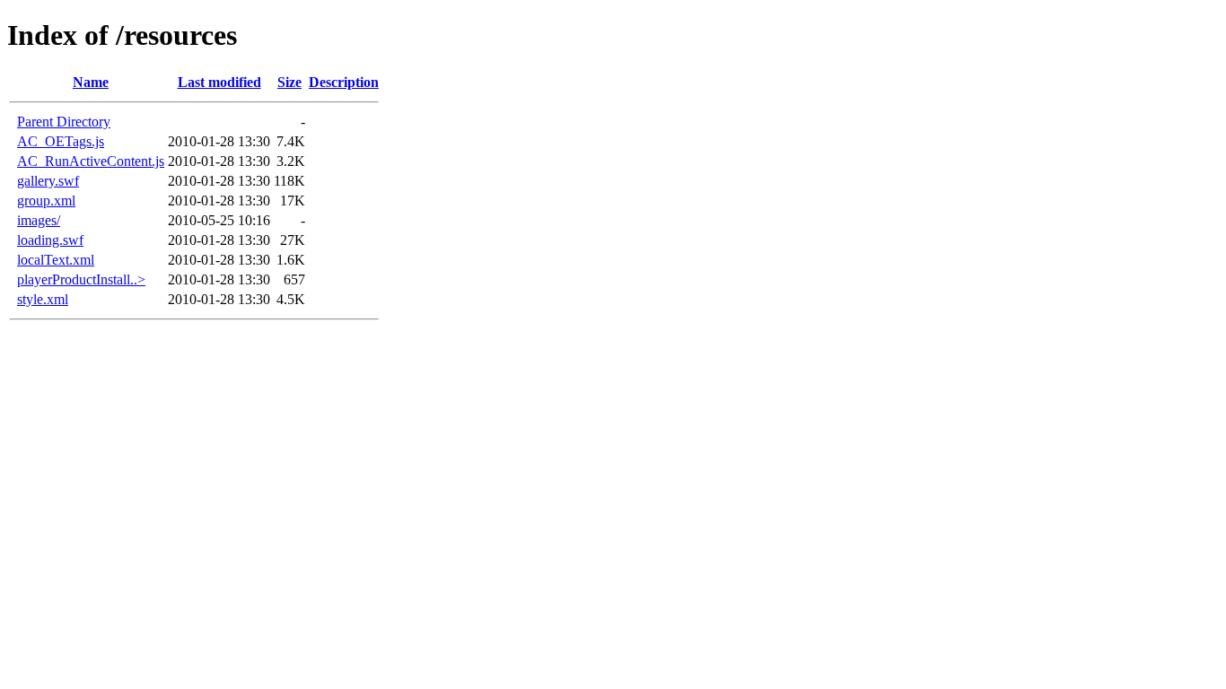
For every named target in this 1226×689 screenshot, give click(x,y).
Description (344, 82)
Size (289, 82)
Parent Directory (63, 121)
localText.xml (55, 259)
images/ (38, 220)
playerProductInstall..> (81, 279)
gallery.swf (48, 180)
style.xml (42, 299)
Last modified (219, 82)
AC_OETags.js (60, 141)
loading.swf (50, 240)
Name (91, 82)
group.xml (46, 200)
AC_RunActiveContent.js (90, 161)
